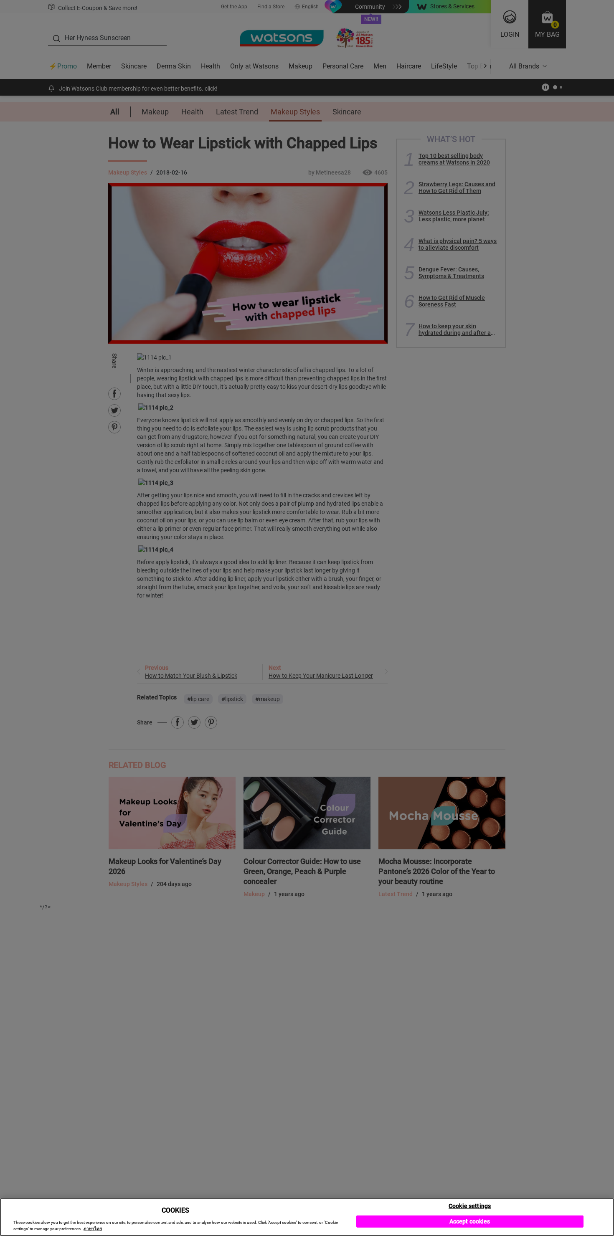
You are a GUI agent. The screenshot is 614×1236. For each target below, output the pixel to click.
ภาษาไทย (93, 1228)
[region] (307, 1217)
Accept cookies (469, 1221)
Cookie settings (470, 1205)
